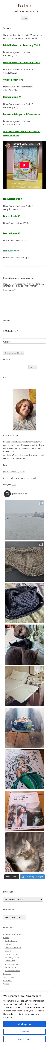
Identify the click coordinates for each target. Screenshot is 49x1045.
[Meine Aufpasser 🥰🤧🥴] (24, 645)
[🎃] (24, 728)
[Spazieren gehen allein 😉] (24, 520)
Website (6, 341)
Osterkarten (10, 960)
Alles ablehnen (24, 1039)
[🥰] (24, 561)
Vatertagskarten (11, 964)
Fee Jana (24, 5)
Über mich (7, 980)
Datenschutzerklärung (12, 934)
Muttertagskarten (12, 957)
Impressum (8, 974)
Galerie (6, 937)
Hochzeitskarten (12, 954)
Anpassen (24, 1031)
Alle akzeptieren (24, 1024)
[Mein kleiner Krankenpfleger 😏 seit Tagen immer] (24, 852)
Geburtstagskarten (13, 947)
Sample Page (8, 977)
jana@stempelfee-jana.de (14, 471)
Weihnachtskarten (12, 970)
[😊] (24, 769)
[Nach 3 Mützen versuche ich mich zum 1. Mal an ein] (24, 603)
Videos (6, 984)
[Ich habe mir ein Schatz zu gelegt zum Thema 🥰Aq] (24, 811)
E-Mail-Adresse (10, 331)
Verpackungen (11, 967)
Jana (14, 484)
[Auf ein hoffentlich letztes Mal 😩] (24, 686)
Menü (24, 18)
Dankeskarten (11, 941)
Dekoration (9, 944)
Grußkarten (10, 951)
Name (6, 320)
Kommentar (9, 290)
